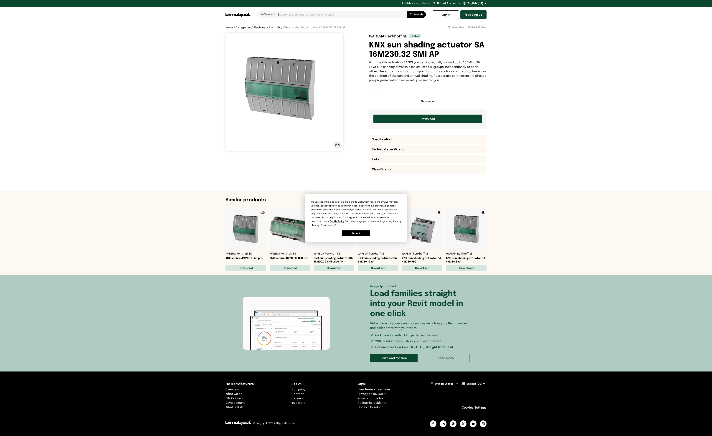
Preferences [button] (328, 225)
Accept (356, 233)
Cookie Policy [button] (337, 221)
